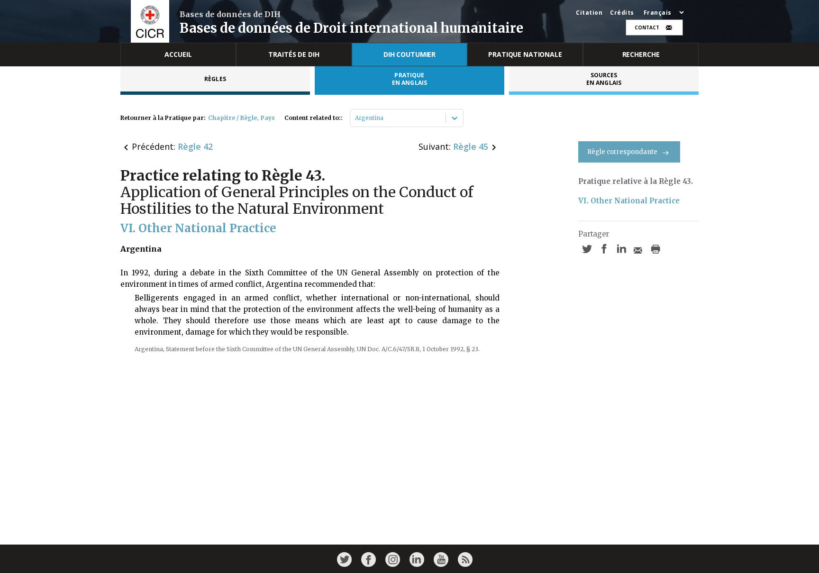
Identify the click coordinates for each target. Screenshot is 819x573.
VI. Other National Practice (629, 200)
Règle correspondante (622, 152)
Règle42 (195, 146)
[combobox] (355, 118)
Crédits (622, 13)
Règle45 (470, 146)
